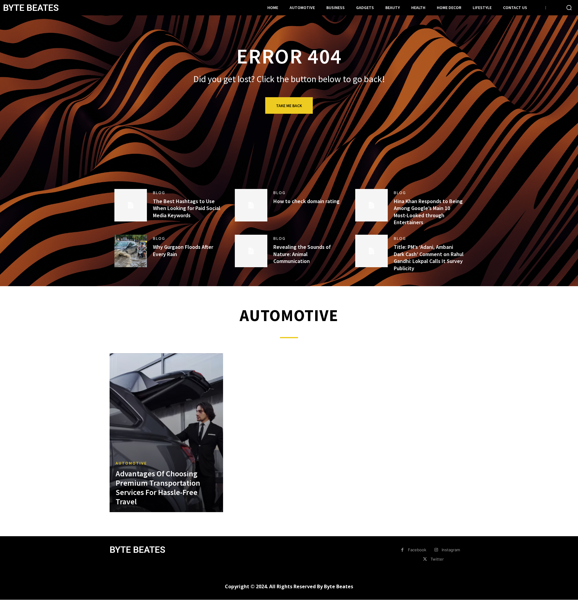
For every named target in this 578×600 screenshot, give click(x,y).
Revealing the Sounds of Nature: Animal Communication (302, 253)
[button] (569, 8)
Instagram (451, 549)
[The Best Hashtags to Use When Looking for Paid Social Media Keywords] (130, 205)
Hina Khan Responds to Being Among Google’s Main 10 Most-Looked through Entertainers (428, 212)
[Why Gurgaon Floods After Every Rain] (130, 251)
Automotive (131, 463)
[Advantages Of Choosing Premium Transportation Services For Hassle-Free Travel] (166, 432)
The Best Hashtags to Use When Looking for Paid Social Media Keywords (186, 208)
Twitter (437, 559)
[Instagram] (436, 550)
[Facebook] (402, 550)
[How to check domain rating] (251, 205)
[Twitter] (424, 559)
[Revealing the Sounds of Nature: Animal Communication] (251, 251)
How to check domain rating (306, 201)
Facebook (417, 549)
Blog (159, 192)
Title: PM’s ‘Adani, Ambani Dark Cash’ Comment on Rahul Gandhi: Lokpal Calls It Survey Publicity (429, 257)
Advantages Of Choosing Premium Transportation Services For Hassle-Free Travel (158, 488)
